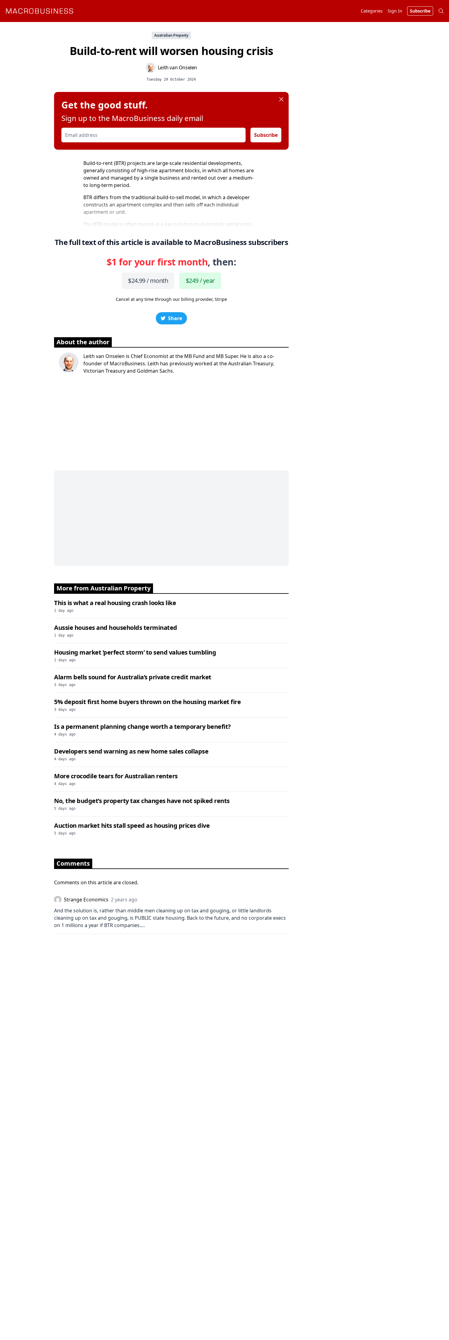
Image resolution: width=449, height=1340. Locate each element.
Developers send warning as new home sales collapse (131, 751)
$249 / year (200, 280)
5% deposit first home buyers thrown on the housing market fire (147, 702)
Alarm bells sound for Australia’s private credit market (132, 677)
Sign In (395, 11)
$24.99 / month (148, 280)
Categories (372, 11)
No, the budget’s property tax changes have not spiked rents (142, 801)
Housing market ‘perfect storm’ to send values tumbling (135, 652)
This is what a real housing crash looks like (115, 603)
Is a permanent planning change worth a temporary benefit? (142, 726)
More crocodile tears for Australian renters (116, 776)
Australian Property (171, 35)
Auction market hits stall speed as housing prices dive (132, 825)
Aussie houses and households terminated (115, 627)
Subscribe (266, 135)
